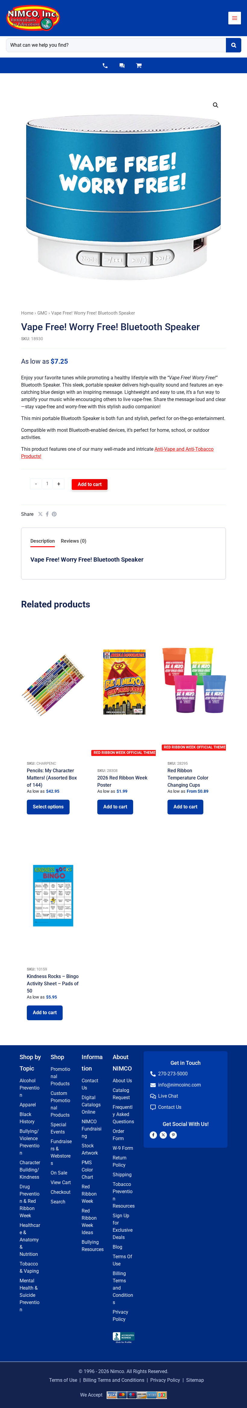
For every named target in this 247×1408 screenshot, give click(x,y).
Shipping (122, 1175)
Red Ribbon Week (89, 1194)
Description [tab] (42, 541)
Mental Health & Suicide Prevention (29, 1295)
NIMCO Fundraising (92, 1129)
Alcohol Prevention (29, 1088)
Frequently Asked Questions (123, 1114)
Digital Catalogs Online (91, 1105)
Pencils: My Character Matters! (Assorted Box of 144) (52, 778)
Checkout (60, 1192)
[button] (105, 65)
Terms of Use (63, 1380)
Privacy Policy (165, 1380)
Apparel (28, 1105)
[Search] (233, 45)
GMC (42, 313)
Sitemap (195, 1380)
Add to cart (90, 484)
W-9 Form (123, 1148)
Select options (48, 807)
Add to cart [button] (115, 807)
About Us (122, 1080)
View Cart (61, 1182)
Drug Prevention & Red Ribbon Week (29, 1201)
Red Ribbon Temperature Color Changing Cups (187, 778)
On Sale (59, 1173)
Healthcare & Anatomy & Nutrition (30, 1239)
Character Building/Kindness (30, 1170)
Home (27, 313)
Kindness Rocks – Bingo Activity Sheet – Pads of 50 (53, 984)
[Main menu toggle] (234, 18)
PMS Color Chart (87, 1170)
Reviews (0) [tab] (73, 541)
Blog (117, 1247)
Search (58, 1202)
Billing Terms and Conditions (113, 1380)
